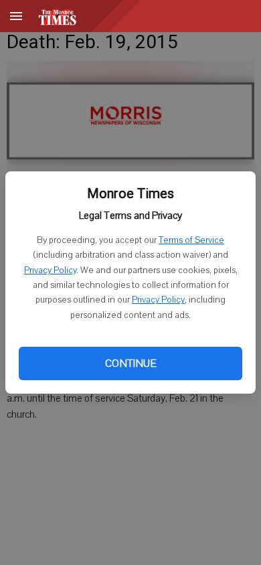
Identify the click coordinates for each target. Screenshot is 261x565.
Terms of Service (191, 240)
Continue (130, 363)
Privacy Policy (50, 270)
